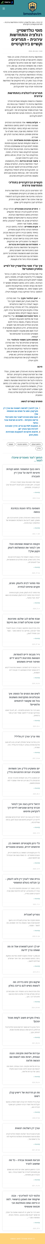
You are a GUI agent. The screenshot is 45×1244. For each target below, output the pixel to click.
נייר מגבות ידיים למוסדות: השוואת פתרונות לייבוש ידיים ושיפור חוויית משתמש (25, 658)
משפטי (11, 444)
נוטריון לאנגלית (32, 914)
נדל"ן (39, 448)
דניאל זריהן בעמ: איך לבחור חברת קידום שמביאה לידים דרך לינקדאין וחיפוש (23, 807)
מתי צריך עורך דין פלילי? (27, 736)
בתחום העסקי (36, 444)
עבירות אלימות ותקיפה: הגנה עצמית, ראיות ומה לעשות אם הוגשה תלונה (25, 1057)
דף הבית (39, 22)
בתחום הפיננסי (22, 444)
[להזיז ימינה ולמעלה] (2, 1)
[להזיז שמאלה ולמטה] (1, 3)
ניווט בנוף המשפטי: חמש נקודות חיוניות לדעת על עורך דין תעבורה (23, 472)
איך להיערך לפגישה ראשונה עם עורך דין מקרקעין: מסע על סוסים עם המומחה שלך (20, 411)
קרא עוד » (37, 492)
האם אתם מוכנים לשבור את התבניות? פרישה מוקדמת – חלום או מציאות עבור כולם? (21, 420)
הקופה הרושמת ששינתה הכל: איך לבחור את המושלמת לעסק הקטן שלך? (24, 547)
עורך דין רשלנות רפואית (27, 1128)
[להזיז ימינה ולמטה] (2, 3)
